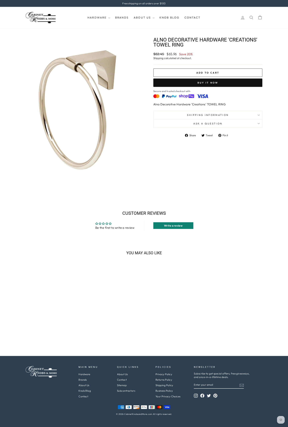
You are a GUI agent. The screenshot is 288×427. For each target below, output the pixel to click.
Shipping (158, 58)
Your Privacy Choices (168, 396)
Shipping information (208, 115)
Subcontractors (126, 390)
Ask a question (207, 123)
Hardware (98, 17)
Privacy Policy (164, 374)
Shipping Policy (164, 385)
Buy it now (208, 82)
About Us (143, 17)
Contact (192, 17)
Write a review (173, 225)
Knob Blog (170, 17)
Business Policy (164, 390)
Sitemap (122, 385)
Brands (122, 17)
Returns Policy (164, 379)
